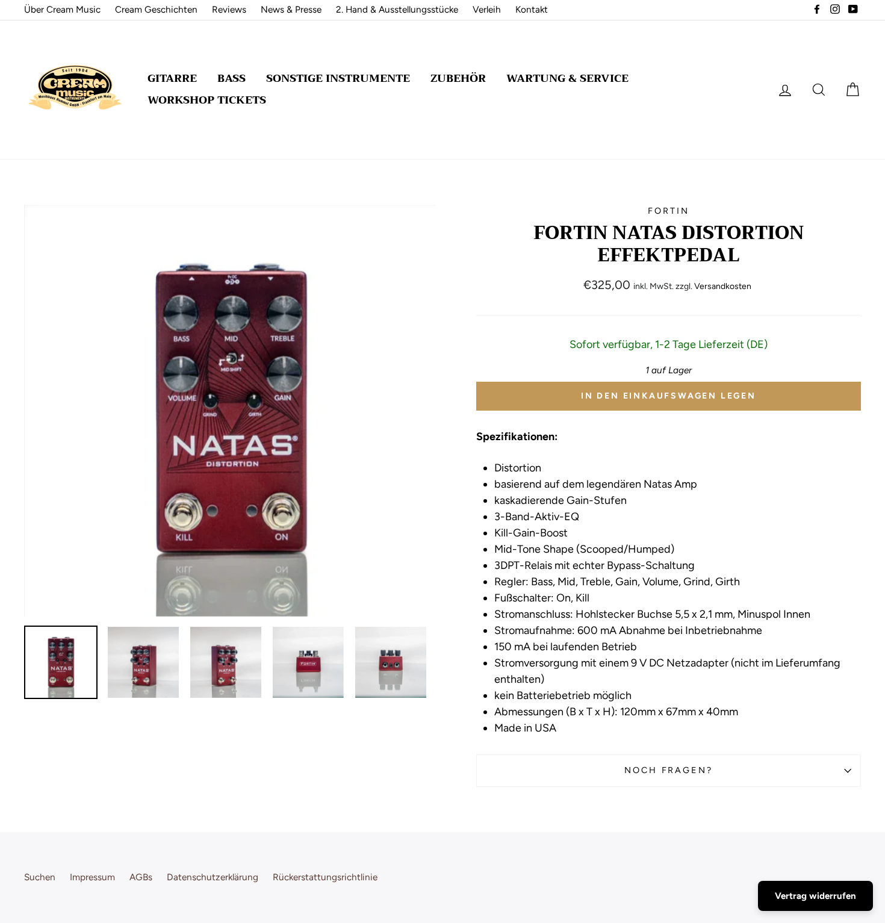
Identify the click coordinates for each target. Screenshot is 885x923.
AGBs (140, 877)
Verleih (487, 9)
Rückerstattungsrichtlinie (325, 877)
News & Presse (291, 9)
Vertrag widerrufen (815, 895)
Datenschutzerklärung (212, 877)
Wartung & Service (567, 78)
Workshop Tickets (207, 100)
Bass (231, 78)
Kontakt (531, 9)
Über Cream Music (62, 9)
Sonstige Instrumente (338, 78)
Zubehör (458, 78)
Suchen (39, 877)
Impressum (92, 877)
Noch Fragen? (668, 770)
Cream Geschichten (156, 9)
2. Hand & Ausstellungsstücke (397, 9)
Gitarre (172, 78)
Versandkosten (722, 286)
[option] (230, 411)
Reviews (229, 9)
